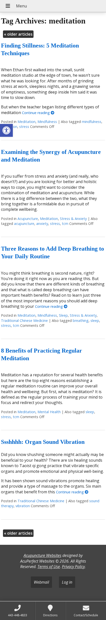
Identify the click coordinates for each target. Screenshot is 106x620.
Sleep (63, 315)
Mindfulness (47, 121)
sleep (94, 320)
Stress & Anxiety (73, 218)
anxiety (42, 223)
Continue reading (36, 112)
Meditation (26, 121)
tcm (65, 223)
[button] (6, 130)
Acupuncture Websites (42, 555)
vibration (23, 505)
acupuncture (24, 223)
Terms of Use (48, 566)
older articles (18, 34)
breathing (80, 320)
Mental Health (49, 411)
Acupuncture (28, 218)
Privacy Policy (73, 566)
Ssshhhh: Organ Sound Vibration (43, 442)
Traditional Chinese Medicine (24, 320)
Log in (67, 582)
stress (24, 126)
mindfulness (91, 121)
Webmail (41, 582)
